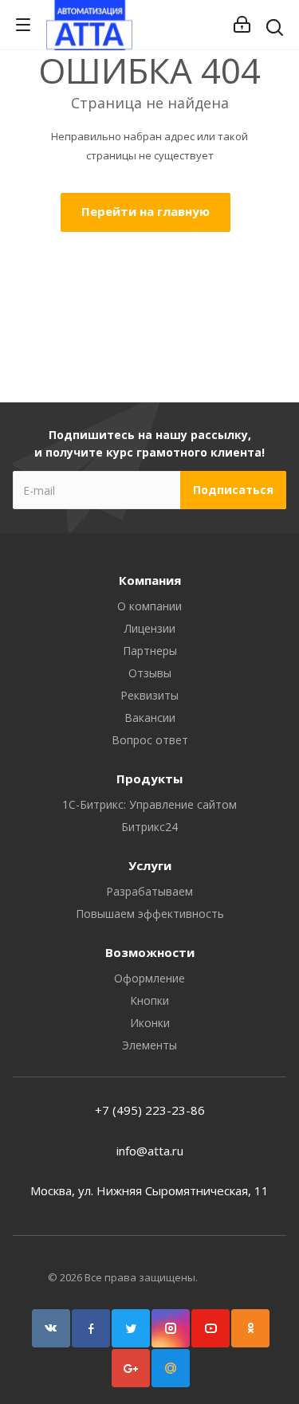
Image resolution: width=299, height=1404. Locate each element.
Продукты (149, 778)
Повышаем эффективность (150, 913)
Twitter (131, 1328)
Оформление (149, 978)
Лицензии (149, 628)
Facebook (91, 1328)
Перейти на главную (145, 211)
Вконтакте (51, 1328)
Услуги (149, 865)
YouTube (210, 1328)
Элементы (149, 1045)
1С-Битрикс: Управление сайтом (149, 804)
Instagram (170, 1328)
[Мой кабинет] (242, 25)
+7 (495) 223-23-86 (150, 1110)
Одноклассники (250, 1328)
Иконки (150, 1022)
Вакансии (149, 717)
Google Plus (131, 1368)
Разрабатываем (149, 891)
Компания (150, 580)
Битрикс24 (149, 826)
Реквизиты (149, 695)
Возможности (150, 952)
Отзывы (149, 672)
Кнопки (149, 1000)
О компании (149, 606)
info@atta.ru (149, 1151)
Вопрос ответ (150, 739)
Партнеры (150, 650)
